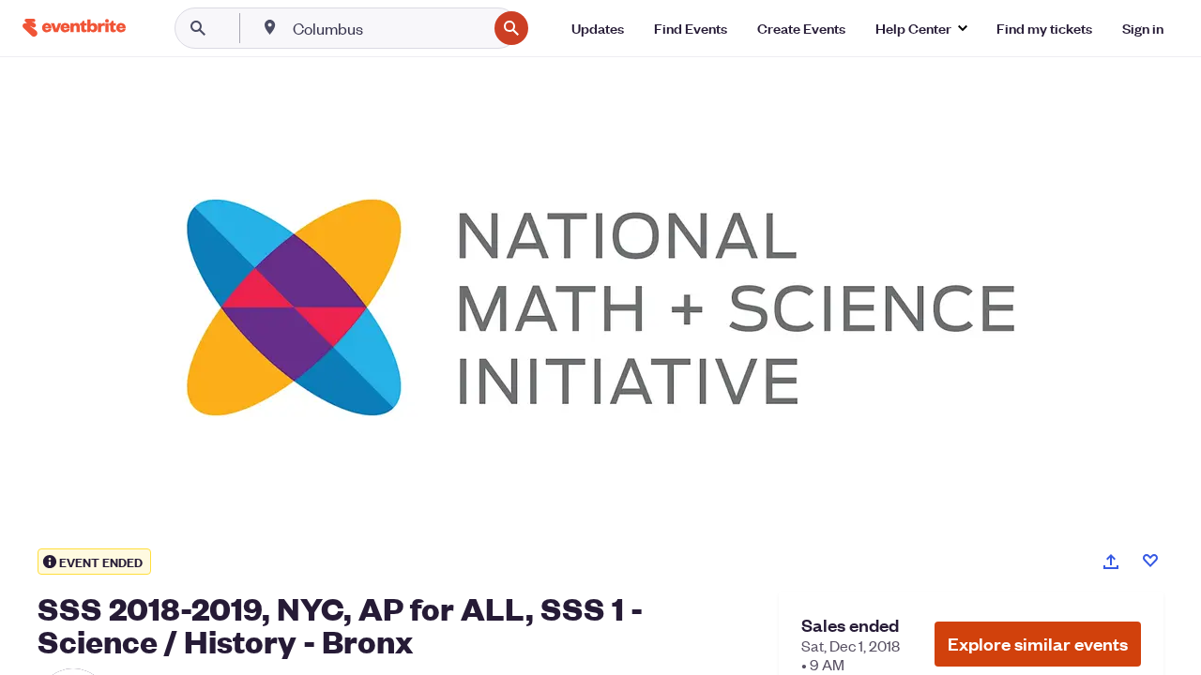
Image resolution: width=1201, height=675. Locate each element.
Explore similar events (1038, 643)
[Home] (74, 27)
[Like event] (1150, 561)
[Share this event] (1111, 561)
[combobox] (387, 28)
